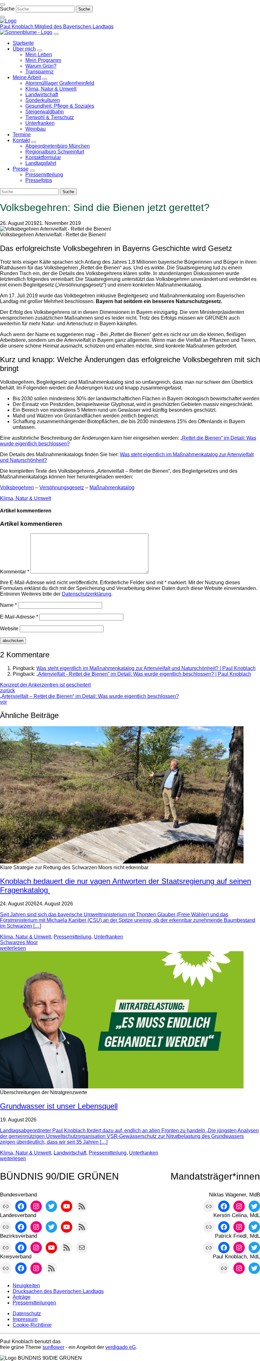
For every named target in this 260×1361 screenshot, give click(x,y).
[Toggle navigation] (2, 4)
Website (9, 628)
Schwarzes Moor (19, 942)
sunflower (53, 1347)
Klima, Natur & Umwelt (25, 498)
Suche (7, 8)
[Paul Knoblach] (8, 21)
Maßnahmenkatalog (111, 487)
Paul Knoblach (17, 26)
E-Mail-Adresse (19, 617)
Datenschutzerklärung (86, 594)
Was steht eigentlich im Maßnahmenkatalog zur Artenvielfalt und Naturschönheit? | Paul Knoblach (146, 668)
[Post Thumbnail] (122, 861)
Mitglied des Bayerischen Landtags (74, 26)
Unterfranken (108, 936)
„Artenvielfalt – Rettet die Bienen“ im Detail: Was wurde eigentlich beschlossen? (89, 699)
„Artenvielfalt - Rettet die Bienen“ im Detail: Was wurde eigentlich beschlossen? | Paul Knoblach (143, 674)
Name (8, 605)
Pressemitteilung (72, 936)
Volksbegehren (17, 487)
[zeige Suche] (2, 17)
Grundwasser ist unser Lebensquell (59, 1106)
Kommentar (14, 571)
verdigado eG (120, 1347)
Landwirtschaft (70, 1152)
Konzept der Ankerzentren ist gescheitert (45, 687)
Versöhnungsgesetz (61, 487)
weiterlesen (13, 948)
